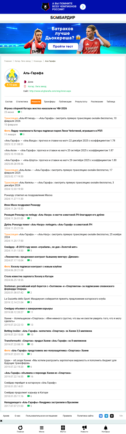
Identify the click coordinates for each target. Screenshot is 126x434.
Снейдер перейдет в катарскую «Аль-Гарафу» (30, 382)
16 (31, 376)
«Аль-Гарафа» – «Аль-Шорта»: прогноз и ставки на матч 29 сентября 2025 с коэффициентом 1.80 (60, 160)
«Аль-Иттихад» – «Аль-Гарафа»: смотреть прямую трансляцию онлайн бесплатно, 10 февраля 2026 (60, 119)
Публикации (65, 101)
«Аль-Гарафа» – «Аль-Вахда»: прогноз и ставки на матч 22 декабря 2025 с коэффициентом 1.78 (59, 140)
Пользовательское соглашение (41, 416)
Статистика (22, 101)
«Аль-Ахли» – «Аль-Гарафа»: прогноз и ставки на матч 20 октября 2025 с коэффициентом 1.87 (58, 150)
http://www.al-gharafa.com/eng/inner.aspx (50, 91)
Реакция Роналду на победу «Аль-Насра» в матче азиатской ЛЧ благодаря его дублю (54, 214)
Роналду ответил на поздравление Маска (28, 195)
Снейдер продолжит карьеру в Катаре (26, 392)
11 (31, 312)
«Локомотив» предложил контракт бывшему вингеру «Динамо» (41, 256)
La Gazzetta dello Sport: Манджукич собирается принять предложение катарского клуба (55, 298)
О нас (17, 416)
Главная (8, 61)
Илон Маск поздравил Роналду (22, 205)
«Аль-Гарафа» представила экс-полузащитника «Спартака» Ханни (46, 350)
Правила (67, 416)
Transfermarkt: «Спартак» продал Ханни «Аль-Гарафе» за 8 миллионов (45, 340)
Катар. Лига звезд (23, 61)
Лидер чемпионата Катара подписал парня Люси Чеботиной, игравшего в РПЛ (53, 130)
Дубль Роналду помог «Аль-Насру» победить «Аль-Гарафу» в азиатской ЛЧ (48, 224)
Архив (6, 416)
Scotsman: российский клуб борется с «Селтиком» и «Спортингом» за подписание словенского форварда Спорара (59, 287)
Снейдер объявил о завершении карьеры (28, 308)
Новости (36, 101)
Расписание (97, 101)
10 (31, 334)
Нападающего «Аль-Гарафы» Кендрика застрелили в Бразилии (41, 402)
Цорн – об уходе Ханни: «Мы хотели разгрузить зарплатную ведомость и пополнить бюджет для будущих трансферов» (60, 362)
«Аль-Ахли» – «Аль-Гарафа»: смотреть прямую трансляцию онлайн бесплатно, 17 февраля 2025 (58, 171)
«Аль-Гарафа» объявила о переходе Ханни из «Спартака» (37, 373)
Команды (38, 61)
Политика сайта (85, 416)
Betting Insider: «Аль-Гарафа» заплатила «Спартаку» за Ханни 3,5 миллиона (48, 331)
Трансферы (49, 101)
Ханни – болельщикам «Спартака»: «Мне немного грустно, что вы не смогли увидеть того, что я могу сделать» (62, 320)
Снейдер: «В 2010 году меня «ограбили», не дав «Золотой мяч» (41, 247)
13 (31, 325)
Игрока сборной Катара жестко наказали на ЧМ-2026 (35, 108)
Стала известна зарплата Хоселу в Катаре (28, 276)
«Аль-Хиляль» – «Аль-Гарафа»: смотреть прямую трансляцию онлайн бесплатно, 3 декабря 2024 (59, 184)
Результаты (81, 101)
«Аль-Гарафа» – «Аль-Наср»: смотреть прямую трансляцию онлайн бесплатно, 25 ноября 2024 (62, 236)
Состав (8, 101)
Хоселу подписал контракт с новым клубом (33, 266)
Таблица (111, 101)
